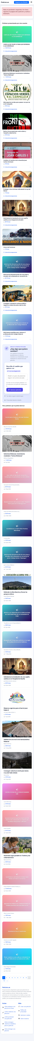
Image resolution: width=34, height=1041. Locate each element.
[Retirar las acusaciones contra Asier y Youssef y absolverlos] (17, 126)
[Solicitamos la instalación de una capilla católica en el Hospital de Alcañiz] (17, 213)
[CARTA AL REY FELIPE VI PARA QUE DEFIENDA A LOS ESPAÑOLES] (17, 39)
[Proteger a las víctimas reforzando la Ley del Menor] (17, 184)
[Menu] (31, 2)
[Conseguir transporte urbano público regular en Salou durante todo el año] (17, 298)
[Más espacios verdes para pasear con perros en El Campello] (17, 97)
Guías (4, 1003)
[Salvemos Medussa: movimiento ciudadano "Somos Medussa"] (17, 68)
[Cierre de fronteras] (17, 241)
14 (4, 981)
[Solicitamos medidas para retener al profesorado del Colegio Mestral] (17, 327)
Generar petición (15, 390)
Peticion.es (5, 2)
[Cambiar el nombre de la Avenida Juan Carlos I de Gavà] (17, 155)
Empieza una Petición (21, 2)
